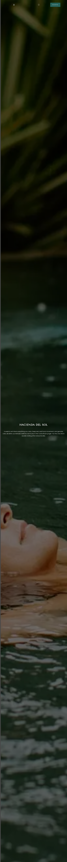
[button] (39, 4)
